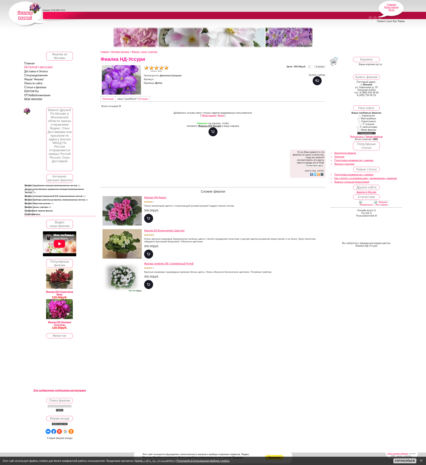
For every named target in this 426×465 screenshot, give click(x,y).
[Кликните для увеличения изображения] (121, 80)
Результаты (357, 136)
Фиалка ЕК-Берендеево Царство (164, 230)
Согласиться (405, 461)
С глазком (368, 124)
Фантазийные (368, 118)
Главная (391, 4)
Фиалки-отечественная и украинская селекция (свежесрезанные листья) (54, 190)
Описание (108, 99)
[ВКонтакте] (311, 174)
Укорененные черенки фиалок (39, 211)
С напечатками (368, 127)
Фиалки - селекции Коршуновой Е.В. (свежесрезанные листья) (55, 196)
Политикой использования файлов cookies (202, 460)
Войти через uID (60, 424)
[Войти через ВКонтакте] (48, 431)
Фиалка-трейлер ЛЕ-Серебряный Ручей (169, 263)
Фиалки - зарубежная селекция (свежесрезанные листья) (52, 185)
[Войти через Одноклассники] (71, 431)
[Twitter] (315, 174)
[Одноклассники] (318, 174)
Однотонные (368, 121)
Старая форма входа (59, 438)
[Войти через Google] (65, 431)
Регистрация (391, 7)
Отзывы (143, 99)
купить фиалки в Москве (397, 454)
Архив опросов (374, 136)
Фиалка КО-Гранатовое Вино (59, 293)
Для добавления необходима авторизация (59, 390)
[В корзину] (213, 131)
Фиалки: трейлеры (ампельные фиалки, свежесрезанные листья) (56, 200)
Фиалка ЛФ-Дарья (155, 197)
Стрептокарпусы (32, 214)
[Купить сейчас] (317, 80)
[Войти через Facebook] (53, 431)
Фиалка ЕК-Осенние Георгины (59, 323)
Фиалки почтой (25, 15)
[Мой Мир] (322, 174)
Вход (391, 10)
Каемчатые (368, 115)
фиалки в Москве (366, 192)
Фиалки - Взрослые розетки (39, 203)
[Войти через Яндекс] (59, 431)
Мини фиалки (368, 129)
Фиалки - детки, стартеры (38, 207)
